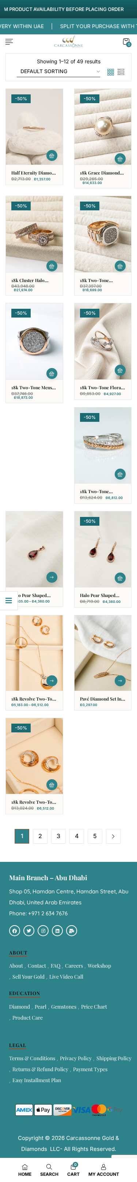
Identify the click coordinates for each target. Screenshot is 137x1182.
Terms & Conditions (32, 1058)
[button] (126, 41)
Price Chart (94, 1006)
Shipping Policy (114, 1058)
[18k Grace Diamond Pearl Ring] (103, 127)
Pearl (40, 1006)
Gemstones (63, 1006)
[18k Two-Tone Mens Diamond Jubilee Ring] (34, 341)
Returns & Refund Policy (40, 1069)
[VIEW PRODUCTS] (51, 577)
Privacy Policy (76, 1058)
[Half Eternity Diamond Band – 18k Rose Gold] (34, 127)
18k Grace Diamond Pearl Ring (100, 176)
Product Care (27, 1017)
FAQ (55, 965)
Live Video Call (66, 976)
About (16, 965)
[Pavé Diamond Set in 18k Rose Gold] (103, 653)
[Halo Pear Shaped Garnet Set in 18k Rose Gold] (34, 549)
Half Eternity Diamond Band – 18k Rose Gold (34, 176)
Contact (37, 965)
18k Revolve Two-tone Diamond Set (34, 702)
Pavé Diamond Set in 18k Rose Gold (100, 702)
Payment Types (90, 1069)
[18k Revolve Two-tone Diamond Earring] (34, 756)
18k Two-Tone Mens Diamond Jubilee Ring (33, 390)
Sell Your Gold (28, 976)
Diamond (19, 1006)
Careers (74, 965)
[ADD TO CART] (51, 155)
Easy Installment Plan (36, 1080)
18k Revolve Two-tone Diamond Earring (34, 805)
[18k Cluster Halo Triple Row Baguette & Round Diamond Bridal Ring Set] (34, 234)
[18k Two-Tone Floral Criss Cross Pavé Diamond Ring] (103, 341)
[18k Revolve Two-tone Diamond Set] (34, 653)
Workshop (99, 965)
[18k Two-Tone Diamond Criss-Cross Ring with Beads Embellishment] (103, 445)
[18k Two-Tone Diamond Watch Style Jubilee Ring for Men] (103, 234)
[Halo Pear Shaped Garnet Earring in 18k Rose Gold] (103, 549)
